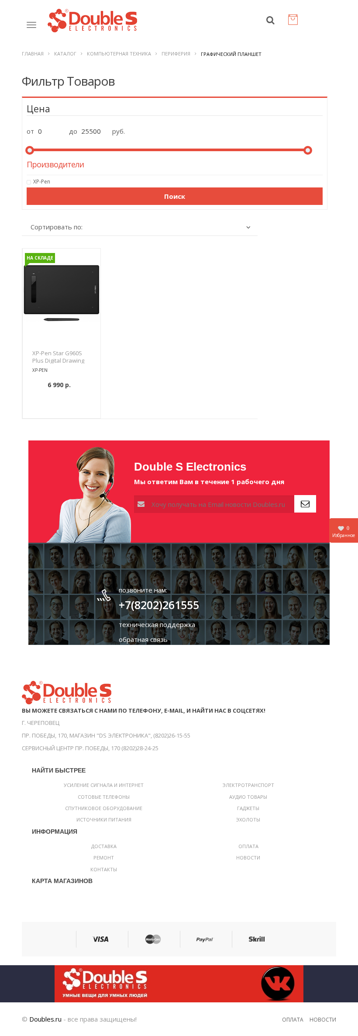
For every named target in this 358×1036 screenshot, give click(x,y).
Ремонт (103, 857)
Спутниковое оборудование (103, 808)
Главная (33, 53)
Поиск (174, 196)
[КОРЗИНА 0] (294, 21)
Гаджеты (248, 808)
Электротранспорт (248, 785)
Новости (248, 857)
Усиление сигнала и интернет (104, 785)
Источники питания (103, 819)
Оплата (248, 846)
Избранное (343, 531)
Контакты (103, 869)
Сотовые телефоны (104, 796)
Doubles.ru (45, 1019)
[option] (61, 293)
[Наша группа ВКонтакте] (179, 982)
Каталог (65, 53)
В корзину (61, 406)
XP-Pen (41, 181)
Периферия (176, 53)
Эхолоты (248, 819)
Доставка (104, 846)
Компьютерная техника (119, 53)
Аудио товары (248, 796)
